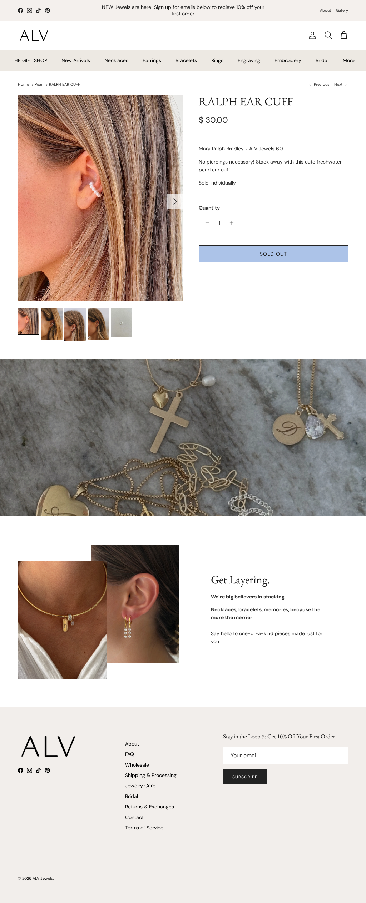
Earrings (152, 60)
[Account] (311, 35)
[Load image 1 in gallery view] (100, 198)
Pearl (39, 84)
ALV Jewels (43, 878)
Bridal (322, 60)
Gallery (342, 10)
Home (23, 84)
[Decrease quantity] (205, 223)
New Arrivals (75, 60)
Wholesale (137, 765)
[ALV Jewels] (34, 35)
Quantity (209, 208)
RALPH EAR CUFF (64, 84)
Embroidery (287, 60)
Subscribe (245, 777)
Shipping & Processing (151, 775)
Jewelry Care (140, 785)
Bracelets (186, 60)
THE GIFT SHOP (29, 60)
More (349, 60)
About (325, 10)
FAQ (129, 754)
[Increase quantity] (233, 223)
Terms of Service (144, 827)
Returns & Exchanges (149, 806)
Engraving (249, 60)
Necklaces (116, 60)
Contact (134, 817)
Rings (217, 60)
